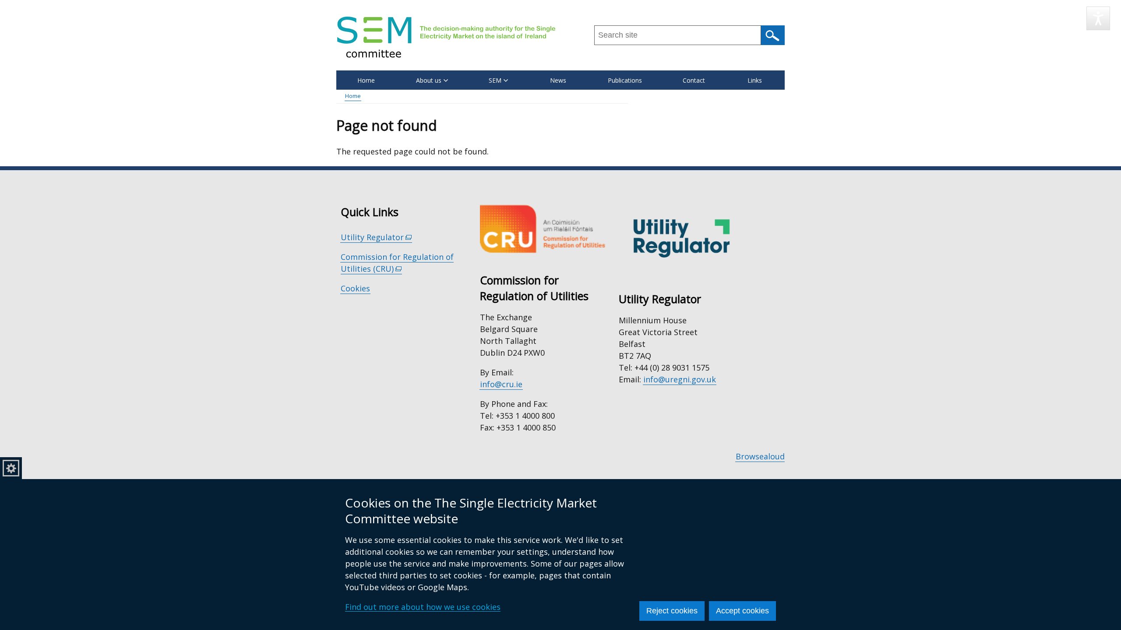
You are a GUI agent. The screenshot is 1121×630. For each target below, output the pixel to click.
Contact (694, 80)
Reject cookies (672, 610)
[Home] (446, 37)
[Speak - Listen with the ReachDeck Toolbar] (1098, 18)
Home (366, 80)
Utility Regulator (376, 237)
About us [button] (428, 80)
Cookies (355, 288)
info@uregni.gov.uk (679, 379)
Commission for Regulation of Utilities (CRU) (397, 263)
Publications (625, 80)
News (558, 80)
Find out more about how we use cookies (423, 607)
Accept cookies (742, 610)
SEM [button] (495, 80)
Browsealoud (760, 456)
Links (754, 80)
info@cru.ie (501, 384)
